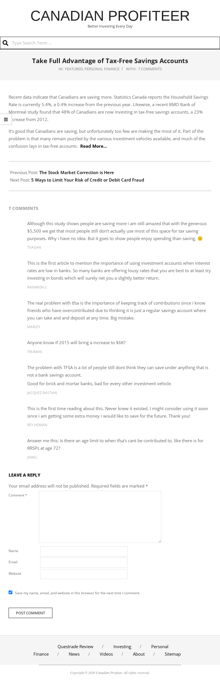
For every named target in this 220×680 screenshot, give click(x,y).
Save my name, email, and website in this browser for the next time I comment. (77, 593)
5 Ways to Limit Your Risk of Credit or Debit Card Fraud (87, 180)
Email (13, 562)
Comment (18, 495)
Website (15, 573)
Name (13, 550)
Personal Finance (102, 68)
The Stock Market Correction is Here (76, 172)
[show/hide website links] (6, 119)
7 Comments (150, 68)
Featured (74, 68)
